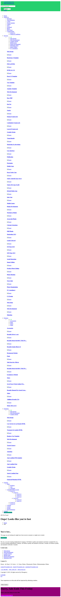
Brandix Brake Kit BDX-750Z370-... (17, 340)
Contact (6, 511)
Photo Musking (11, 274)
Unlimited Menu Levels (13, 489)
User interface (11, 150)
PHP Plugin (10, 231)
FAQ (8, 25)
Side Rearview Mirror (13, 362)
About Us (6, 17)
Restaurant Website (12, 353)
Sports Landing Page (12, 473)
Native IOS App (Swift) (13, 185)
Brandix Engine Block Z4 (14, 347)
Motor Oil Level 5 (12, 405)
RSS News (10, 30)
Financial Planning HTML (14, 479)
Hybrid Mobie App (12, 191)
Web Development (15, 40)
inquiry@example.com (18, 567)
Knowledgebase (11, 509)
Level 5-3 (19, 497)
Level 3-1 (12, 491)
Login (5, 10)
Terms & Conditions (15, 34)
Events (8, 508)
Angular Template (12, 88)
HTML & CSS (11, 70)
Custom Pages (10, 31)
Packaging (10, 163)
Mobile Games (11, 203)
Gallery (9, 24)
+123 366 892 (4, 569)
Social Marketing (11, 259)
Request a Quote (8, 512)
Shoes (11, 323)
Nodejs (9, 110)
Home (5, 15)
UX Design (10, 296)
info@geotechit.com (9, 3)
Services (6, 35)
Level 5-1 (19, 494)
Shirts (11, 325)
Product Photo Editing (13, 268)
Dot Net (9, 104)
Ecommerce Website (12, 374)
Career (8, 21)
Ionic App (9, 197)
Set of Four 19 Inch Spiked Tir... (15, 384)
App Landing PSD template (14, 458)
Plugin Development (15, 44)
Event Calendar (11, 23)
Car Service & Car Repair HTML (16, 423)
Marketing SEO (8, 558)
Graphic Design (14, 41)
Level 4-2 (15, 498)
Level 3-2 (12, 502)
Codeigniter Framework (13, 122)
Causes (9, 506)
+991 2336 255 (12, 569)
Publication (10, 157)
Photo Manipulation (12, 287)
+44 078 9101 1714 (9, 2)
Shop (8, 484)
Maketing (9, 315)
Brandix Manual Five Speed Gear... (16, 390)
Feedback (9, 27)
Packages (9, 18)
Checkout (12, 488)
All (11, 37)
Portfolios (6, 408)
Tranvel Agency (11, 445)
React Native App (12, 172)
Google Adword (11, 240)
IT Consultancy (14, 48)
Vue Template (10, 82)
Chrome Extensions (12, 225)
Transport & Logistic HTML (15, 430)
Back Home (4, 537)
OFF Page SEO (11, 253)
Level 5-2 (19, 495)
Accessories (13, 321)
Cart (11, 487)
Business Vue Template (13, 436)
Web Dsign (10, 302)
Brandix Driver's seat (13, 334)
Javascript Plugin (11, 219)
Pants (11, 322)
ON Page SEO (11, 246)
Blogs (8, 28)
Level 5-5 (19, 501)
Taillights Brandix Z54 (13, 399)
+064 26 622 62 (21, 569)
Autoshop (9, 451)
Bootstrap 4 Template (13, 57)
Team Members (11, 20)
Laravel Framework (12, 129)
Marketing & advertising (13, 144)
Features (6, 482)
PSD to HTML (11, 64)
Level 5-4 (19, 499)
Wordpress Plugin (12, 212)
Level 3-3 (12, 504)
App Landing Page (12, 464)
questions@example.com (31, 567)
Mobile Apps (13, 42)
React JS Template (12, 76)
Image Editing (13, 47)
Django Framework (12, 116)
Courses (9, 505)
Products (6, 318)
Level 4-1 (15, 492)
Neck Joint (10, 281)
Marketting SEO (14, 45)
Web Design (13, 38)
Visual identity (11, 138)
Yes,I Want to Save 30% (7, 595)
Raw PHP (9, 98)
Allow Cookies (4, 584)
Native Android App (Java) (14, 178)
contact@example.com (6, 567)
